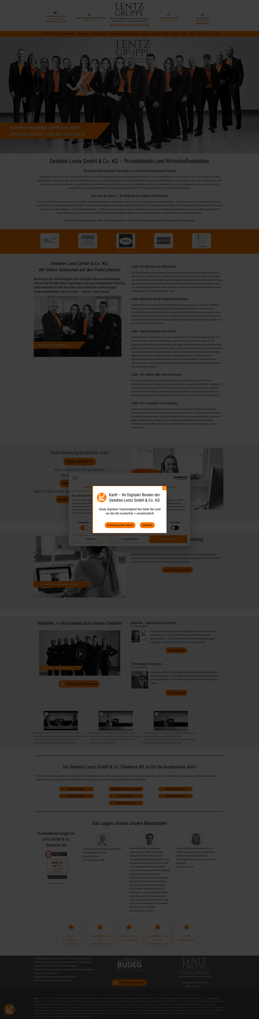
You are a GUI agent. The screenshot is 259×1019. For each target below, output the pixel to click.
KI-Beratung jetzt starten (120, 525)
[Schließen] (164, 488)
